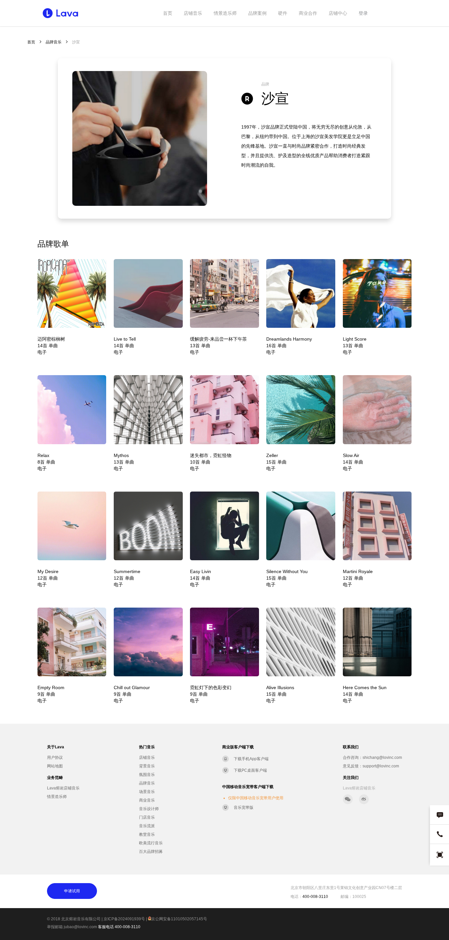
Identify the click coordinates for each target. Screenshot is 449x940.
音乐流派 (147, 826)
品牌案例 (257, 13)
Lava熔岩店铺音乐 (63, 788)
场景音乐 (147, 791)
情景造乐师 (225, 13)
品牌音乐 (53, 42)
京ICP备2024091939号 (124, 919)
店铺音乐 (193, 13)
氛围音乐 (147, 774)
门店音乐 (147, 817)
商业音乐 (147, 800)
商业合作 (308, 13)
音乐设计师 (149, 809)
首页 (167, 13)
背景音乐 (147, 766)
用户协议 (55, 757)
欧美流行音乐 (151, 843)
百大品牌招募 (151, 851)
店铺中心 (338, 13)
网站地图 (55, 766)
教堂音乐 (147, 834)
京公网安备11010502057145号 (179, 919)
